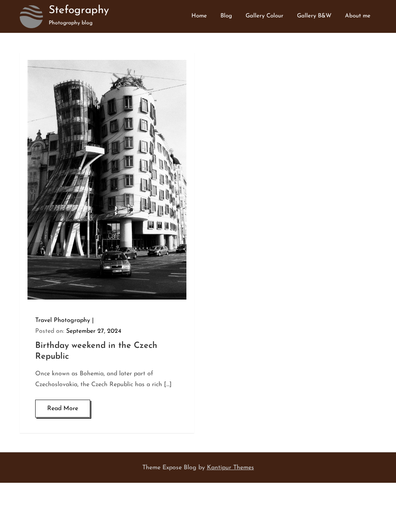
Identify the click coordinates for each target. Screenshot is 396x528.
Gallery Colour (264, 16)
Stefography (79, 10)
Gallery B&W (314, 16)
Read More (62, 408)
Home (199, 16)
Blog (226, 16)
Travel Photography (62, 320)
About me (357, 16)
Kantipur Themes (230, 468)
